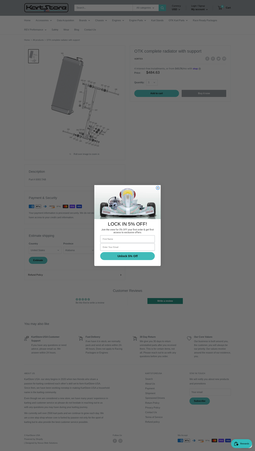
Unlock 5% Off (127, 256)
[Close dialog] (158, 188)
